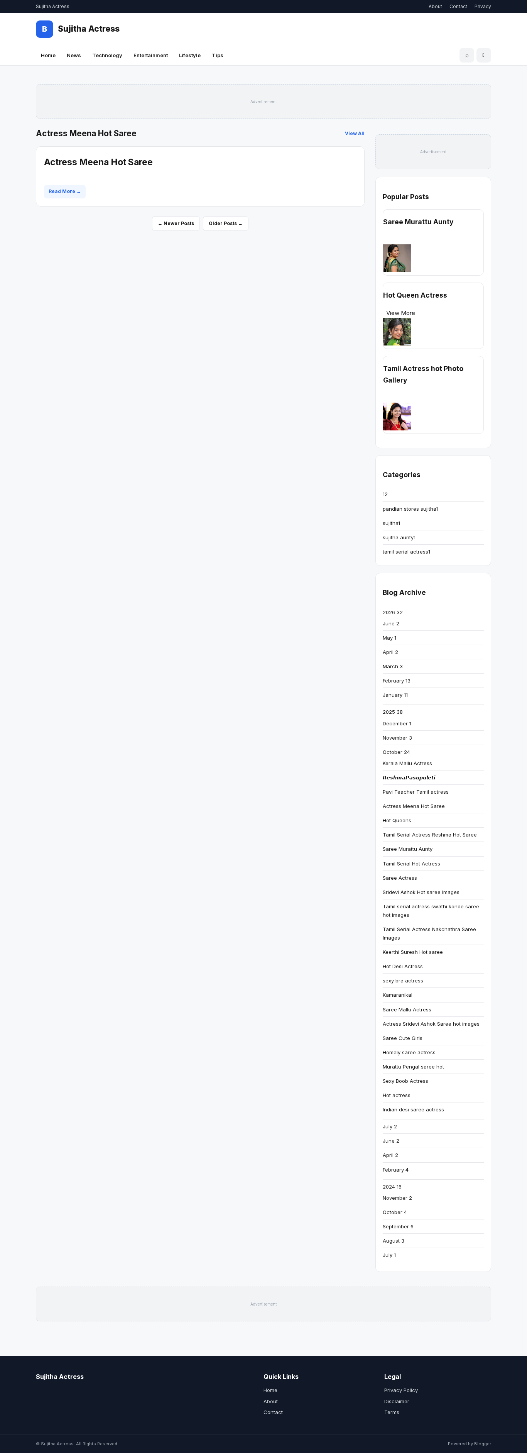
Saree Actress (400, 878)
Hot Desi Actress (403, 966)
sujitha (391, 523)
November (397, 738)
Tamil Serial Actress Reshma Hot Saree (430, 834)
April (390, 652)
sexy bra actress (403, 980)
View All (355, 133)
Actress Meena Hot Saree (98, 162)
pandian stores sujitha (410, 509)
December (397, 723)
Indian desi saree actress (413, 1109)
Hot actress (396, 1095)
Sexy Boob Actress (405, 1081)
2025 (393, 712)
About (435, 6)
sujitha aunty (399, 537)
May (389, 638)
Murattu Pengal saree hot (413, 1067)
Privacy (483, 6)
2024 (392, 1187)
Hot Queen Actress (415, 295)
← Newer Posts (176, 223)
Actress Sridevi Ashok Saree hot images (431, 1024)
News (74, 55)
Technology (107, 55)
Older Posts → (226, 223)
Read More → (65, 191)
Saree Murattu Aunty (418, 222)
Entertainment (150, 55)
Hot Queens (397, 820)
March (393, 666)
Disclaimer (396, 1401)
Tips (217, 55)
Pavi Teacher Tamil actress (416, 792)
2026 (393, 612)
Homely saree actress (409, 1052)
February (396, 680)
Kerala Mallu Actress (407, 763)
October (396, 752)
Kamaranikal (397, 995)
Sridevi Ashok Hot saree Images (421, 892)
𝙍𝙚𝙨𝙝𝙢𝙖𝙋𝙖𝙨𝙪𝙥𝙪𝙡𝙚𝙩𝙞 (409, 777)
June (391, 623)
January (395, 695)
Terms (391, 1412)
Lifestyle (190, 55)
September (398, 1226)
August (393, 1241)
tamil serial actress (406, 552)
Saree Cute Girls (402, 1038)
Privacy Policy (401, 1390)
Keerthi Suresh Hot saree (413, 952)
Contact (458, 6)
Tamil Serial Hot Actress (411, 863)
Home (48, 55)
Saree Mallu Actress (407, 1009)
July (390, 1126)
